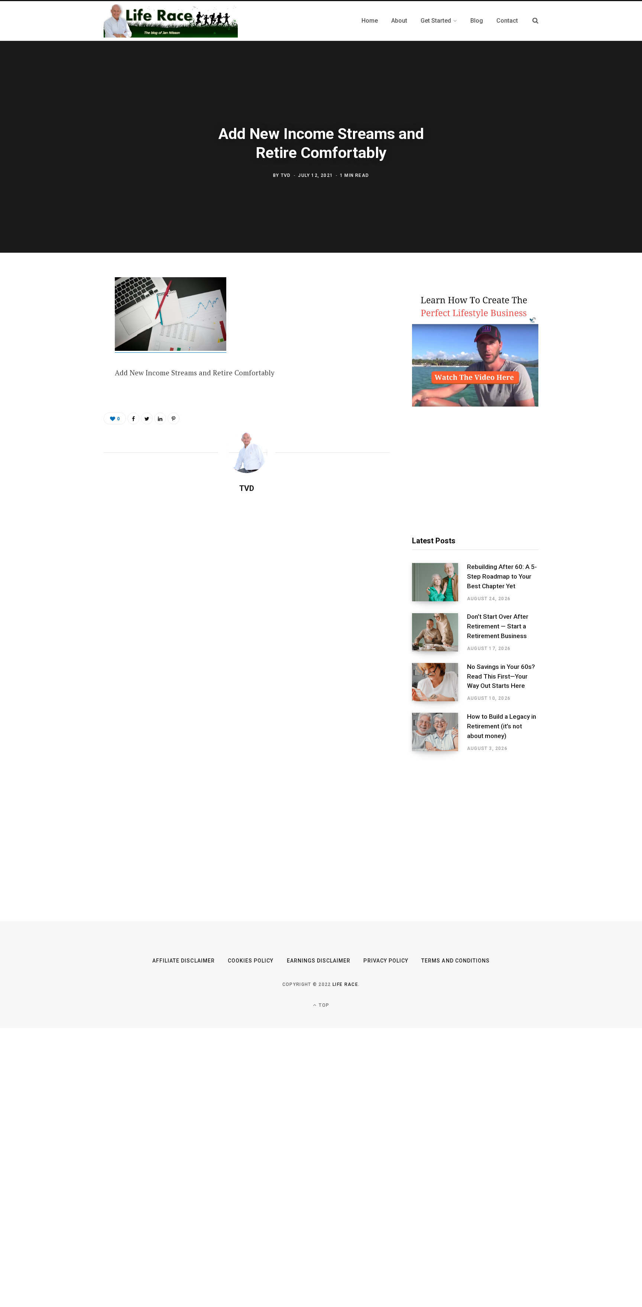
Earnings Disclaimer (319, 961)
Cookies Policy (251, 961)
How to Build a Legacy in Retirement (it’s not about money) (501, 726)
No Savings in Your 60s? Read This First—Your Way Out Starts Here (501, 676)
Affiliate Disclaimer (183, 961)
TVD (286, 175)
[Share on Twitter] (67, 324)
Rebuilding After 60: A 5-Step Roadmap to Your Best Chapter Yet (502, 576)
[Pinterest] (67, 344)
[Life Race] (171, 21)
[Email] (67, 364)
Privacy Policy (385, 961)
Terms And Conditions (455, 961)
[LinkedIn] (160, 418)
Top (323, 1005)
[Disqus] (247, 595)
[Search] (535, 20)
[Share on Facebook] (67, 305)
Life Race (345, 984)
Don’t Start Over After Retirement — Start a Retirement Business (497, 626)
